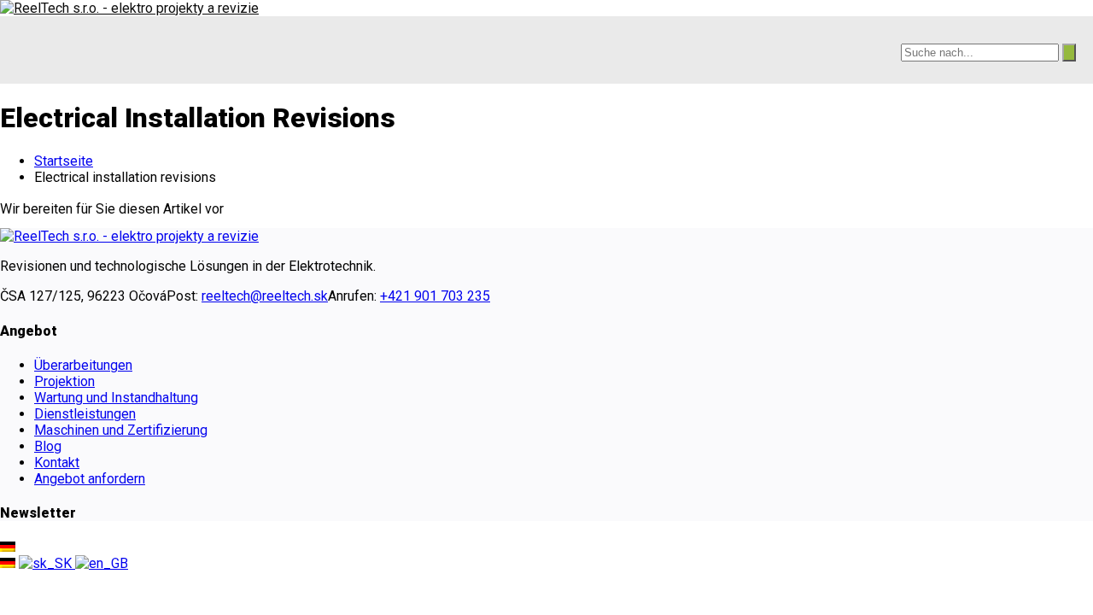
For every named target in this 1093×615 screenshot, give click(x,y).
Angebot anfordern (89, 479)
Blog (47, 446)
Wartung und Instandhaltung (116, 398)
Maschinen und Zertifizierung (120, 430)
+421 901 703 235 (435, 296)
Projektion (64, 381)
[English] (101, 563)
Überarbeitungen (83, 365)
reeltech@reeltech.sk (265, 296)
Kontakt (56, 462)
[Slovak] (47, 563)
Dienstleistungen (85, 414)
